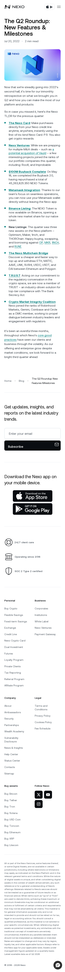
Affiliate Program (14, 685)
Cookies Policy (43, 722)
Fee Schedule (42, 728)
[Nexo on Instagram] (39, 804)
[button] (57, 965)
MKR (47, 242)
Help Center (11, 754)
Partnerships (11, 725)
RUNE (17, 246)
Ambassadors (12, 712)
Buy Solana (11, 813)
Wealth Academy (14, 731)
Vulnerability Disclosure (11, 739)
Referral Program (14, 679)
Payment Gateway (45, 634)
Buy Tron (9, 806)
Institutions (41, 615)
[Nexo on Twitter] (39, 795)
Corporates (41, 608)
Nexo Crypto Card (14, 640)
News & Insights (13, 747)
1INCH (55, 242)
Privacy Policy (43, 715)
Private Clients (12, 666)
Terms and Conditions (41, 707)
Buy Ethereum (12, 832)
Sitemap (9, 773)
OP (41, 242)
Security (9, 718)
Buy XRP (9, 838)
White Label (41, 621)
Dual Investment (13, 647)
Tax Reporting (12, 672)
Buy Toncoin (11, 825)
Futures (8, 653)
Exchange (10, 627)
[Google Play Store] (32, 509)
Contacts (9, 767)
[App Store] (32, 496)
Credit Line (10, 634)
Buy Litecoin (11, 845)
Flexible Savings (13, 615)
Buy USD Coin (12, 819)
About (7, 705)
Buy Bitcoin (10, 793)
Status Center (12, 760)
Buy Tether (10, 800)
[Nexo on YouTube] (48, 795)
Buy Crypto (10, 608)
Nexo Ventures (43, 627)
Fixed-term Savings (15, 621)
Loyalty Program (13, 659)
